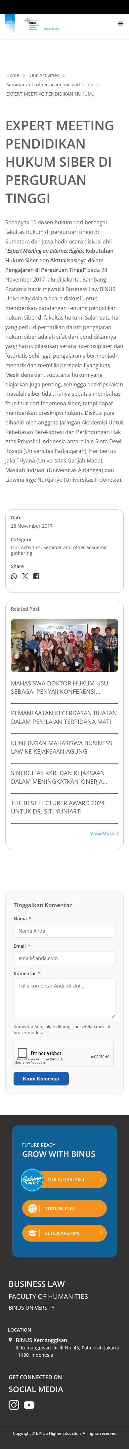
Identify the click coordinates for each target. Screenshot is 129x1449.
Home (12, 75)
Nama (22, 918)
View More (102, 834)
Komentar (27, 973)
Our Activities (44, 75)
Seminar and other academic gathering (49, 84)
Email (22, 946)
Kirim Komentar (41, 1078)
